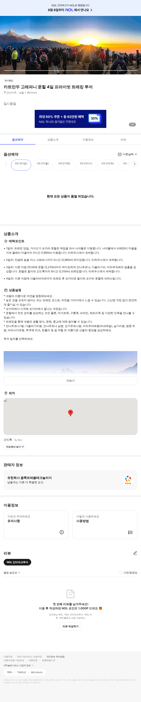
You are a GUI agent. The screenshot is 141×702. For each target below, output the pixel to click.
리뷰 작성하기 (71, 626)
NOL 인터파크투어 (17, 562)
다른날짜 (128, 154)
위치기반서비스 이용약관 (29, 656)
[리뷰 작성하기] (135, 553)
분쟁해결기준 (48, 660)
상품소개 (52, 139)
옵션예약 (17, 139)
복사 (19, 439)
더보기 (70, 380)
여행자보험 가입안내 (14, 660)
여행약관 (33, 660)
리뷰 (123, 139)
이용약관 (8, 656)
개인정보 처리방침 (55, 656)
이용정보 (88, 139)
